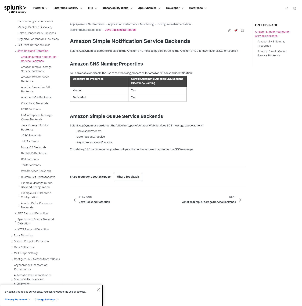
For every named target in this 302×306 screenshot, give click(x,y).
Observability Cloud (115, 8)
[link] (229, 30)
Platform (38, 8)
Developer (172, 8)
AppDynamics (147, 8)
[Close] (98, 289)
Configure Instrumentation (174, 24)
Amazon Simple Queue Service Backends (272, 53)
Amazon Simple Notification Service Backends (272, 34)
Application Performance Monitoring (131, 24)
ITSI (90, 8)
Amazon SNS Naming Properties (271, 44)
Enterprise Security (66, 8)
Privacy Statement (16, 299)
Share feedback (128, 177)
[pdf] (242, 30)
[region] (51, 295)
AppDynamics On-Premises (87, 24)
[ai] (235, 30)
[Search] (287, 8)
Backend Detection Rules (85, 30)
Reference (196, 8)
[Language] (295, 8)
